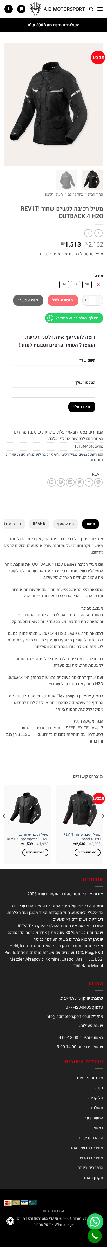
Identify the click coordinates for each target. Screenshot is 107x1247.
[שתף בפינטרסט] (61, 482)
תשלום (97, 1108)
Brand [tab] (39, 524)
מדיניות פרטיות (90, 1078)
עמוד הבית (95, 194)
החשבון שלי (92, 1118)
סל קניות (95, 1098)
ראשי (98, 1128)
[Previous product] (88, 233)
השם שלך (87, 360)
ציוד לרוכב (75, 194)
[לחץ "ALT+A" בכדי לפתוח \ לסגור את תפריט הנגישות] (10, 1221)
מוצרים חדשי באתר (86, 1148)
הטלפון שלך (85, 382)
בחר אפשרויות (87, 852)
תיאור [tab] (90, 524)
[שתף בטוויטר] (79, 482)
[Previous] (94, 104)
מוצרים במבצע (90, 1158)
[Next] (8, 104)
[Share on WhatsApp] (98, 482)
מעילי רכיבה (54, 194)
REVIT (97, 474)
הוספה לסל (62, 300)
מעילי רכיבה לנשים (45, 454)
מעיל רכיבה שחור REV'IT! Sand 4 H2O (82, 837)
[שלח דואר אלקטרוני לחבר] (70, 482)
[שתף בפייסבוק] (89, 482)
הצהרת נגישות (91, 1138)
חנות (99, 1088)
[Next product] (98, 233)
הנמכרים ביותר (90, 1168)
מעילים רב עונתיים (18, 454)
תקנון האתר (93, 1178)
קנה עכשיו (28, 300)
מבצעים (84, 454)
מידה (99, 276)
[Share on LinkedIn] (51, 482)
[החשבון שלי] (8, 9)
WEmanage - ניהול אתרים (53, 1224)
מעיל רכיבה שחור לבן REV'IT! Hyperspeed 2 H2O (27, 837)
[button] (100, 9)
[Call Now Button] (95, 1236)
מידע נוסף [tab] (65, 524)
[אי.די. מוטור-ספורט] (57, 9)
